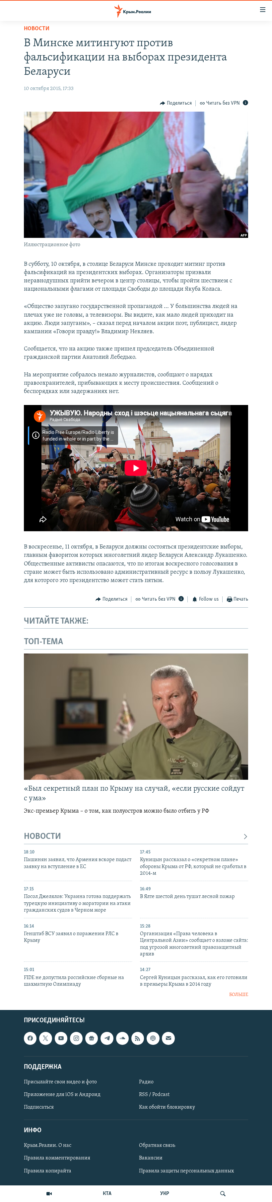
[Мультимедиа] (49, 1193)
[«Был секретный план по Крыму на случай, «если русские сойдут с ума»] (136, 716)
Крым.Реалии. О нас (47, 1145)
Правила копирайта (47, 1170)
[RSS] (137, 1038)
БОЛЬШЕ (238, 994)
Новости (36, 29)
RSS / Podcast (154, 1094)
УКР (164, 1193)
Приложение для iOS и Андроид (62, 1094)
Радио (146, 1082)
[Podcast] (153, 1038)
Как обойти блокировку (167, 1107)
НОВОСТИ (42, 836)
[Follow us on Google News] (91, 1038)
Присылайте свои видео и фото (60, 1082)
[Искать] (223, 1193)
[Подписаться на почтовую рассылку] (168, 1038)
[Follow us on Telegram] (107, 1038)
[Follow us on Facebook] (30, 1038)
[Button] (176, 103)
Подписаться (39, 1107)
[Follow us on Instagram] (76, 1038)
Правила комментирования (57, 1158)
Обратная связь (157, 1145)
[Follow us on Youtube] (61, 1038)
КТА (107, 1193)
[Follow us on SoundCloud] (122, 1038)
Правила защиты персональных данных (186, 1170)
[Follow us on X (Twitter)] (45, 1038)
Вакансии (151, 1158)
